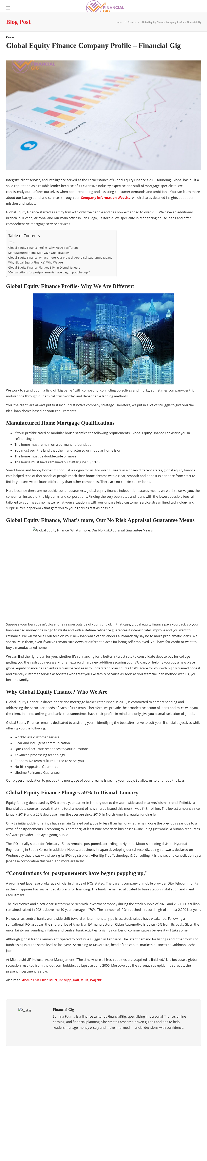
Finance (132, 22)
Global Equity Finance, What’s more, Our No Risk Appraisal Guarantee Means (60, 257)
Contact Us (190, 1151)
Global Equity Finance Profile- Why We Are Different (43, 248)
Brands (37, 1079)
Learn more (154, 1076)
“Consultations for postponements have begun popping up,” (49, 272)
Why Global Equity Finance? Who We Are (35, 262)
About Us (138, 1151)
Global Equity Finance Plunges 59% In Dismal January (44, 267)
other (37, 1114)
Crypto (37, 1086)
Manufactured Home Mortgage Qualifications (39, 253)
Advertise (169, 1151)
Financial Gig (37, 1100)
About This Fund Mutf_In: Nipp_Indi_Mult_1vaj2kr (61, 980)
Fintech (37, 1107)
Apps (37, 1072)
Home (119, 22)
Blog (153, 1151)
